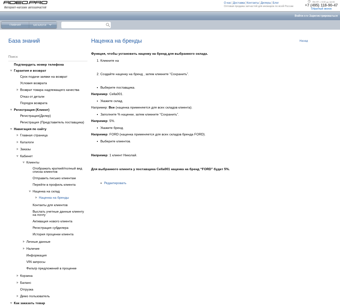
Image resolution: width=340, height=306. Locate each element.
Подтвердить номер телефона (39, 64)
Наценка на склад (46, 191)
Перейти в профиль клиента (54, 184)
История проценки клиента (53, 234)
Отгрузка (26, 289)
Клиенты (32, 162)
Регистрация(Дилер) (35, 115)
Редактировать (115, 183)
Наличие (33, 248)
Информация (36, 255)
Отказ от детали (32, 96)
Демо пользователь (35, 296)
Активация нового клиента (52, 221)
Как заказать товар (29, 303)
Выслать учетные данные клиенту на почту (58, 213)
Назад (304, 40)
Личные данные (38, 241)
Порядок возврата (33, 103)
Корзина (26, 275)
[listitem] (228, 2)
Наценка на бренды (54, 197)
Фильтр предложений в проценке (51, 268)
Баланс (25, 282)
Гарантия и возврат (30, 70)
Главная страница (34, 135)
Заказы (25, 149)
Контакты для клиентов (50, 205)
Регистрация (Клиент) (31, 109)
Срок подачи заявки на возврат (43, 76)
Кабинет (26, 156)
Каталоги (27, 142)
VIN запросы (35, 261)
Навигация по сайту (30, 129)
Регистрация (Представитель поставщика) (52, 122)
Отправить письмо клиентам (54, 178)
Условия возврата (33, 83)
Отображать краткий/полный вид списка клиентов (57, 170)
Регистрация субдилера (50, 227)
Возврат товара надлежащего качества (49, 89)
